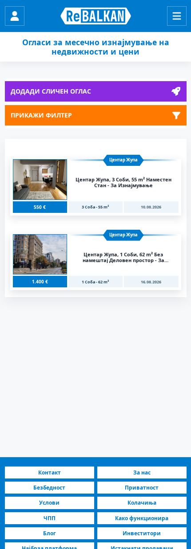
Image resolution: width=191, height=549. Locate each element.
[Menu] (177, 16)
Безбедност (49, 487)
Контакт (49, 472)
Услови (49, 502)
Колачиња (141, 502)
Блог (49, 533)
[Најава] (14, 16)
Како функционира (141, 518)
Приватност (142, 487)
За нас (142, 472)
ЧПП (50, 518)
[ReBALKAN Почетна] (96, 16)
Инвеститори (142, 533)
